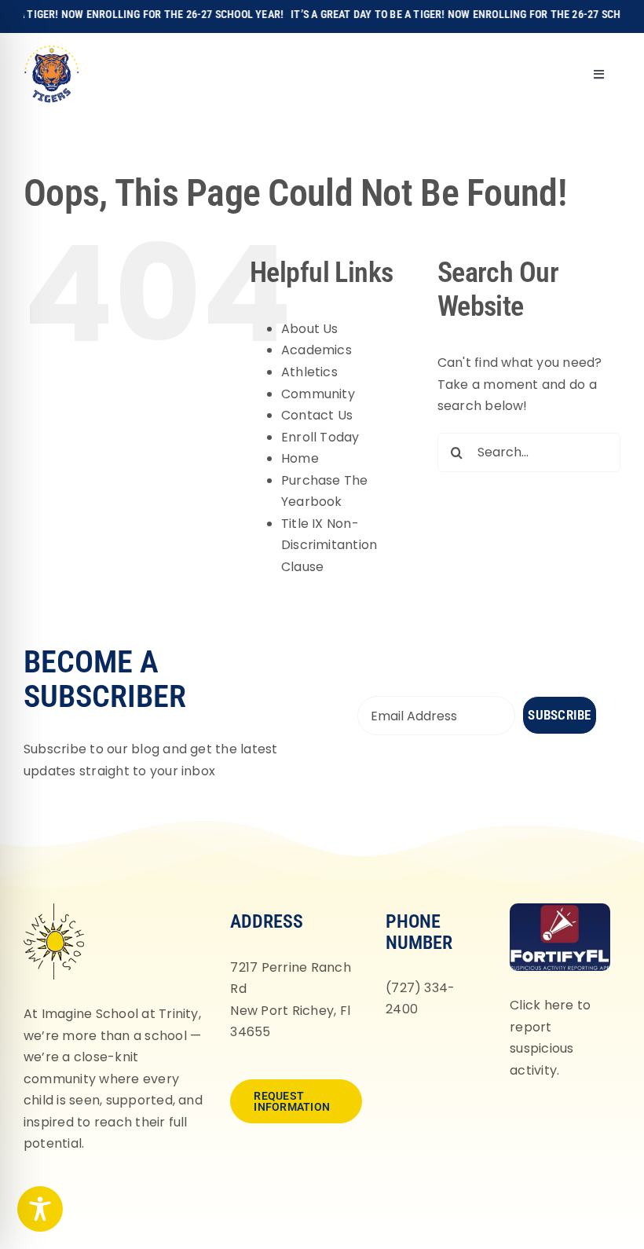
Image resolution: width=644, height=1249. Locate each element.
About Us (309, 329)
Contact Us (317, 415)
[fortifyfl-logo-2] (560, 909)
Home (300, 458)
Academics (316, 350)
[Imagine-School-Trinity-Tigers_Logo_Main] (51, 51)
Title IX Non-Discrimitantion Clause (329, 545)
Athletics (309, 372)
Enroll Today (320, 437)
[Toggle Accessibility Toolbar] (40, 1209)
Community (318, 394)
